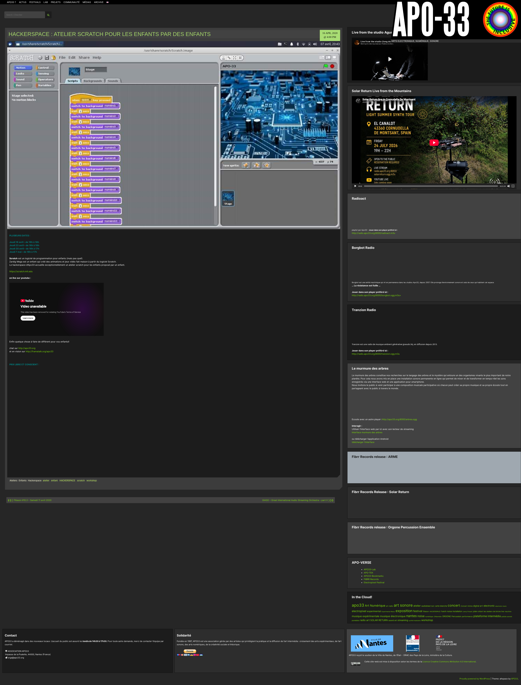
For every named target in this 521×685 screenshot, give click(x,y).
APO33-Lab (370, 569)
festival (417, 611)
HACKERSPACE (67, 480)
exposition (404, 611)
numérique (429, 616)
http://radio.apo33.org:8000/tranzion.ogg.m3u (376, 353)
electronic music (501, 606)
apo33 (358, 605)
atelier (46, 480)
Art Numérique (375, 605)
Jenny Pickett (467, 611)
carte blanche (441, 606)
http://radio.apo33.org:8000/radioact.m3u (373, 233)
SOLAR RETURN (379, 620)
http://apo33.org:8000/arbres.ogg (399, 419)
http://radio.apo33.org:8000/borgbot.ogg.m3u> (376, 295)
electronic (489, 605)
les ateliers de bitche (492, 611)
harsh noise (446, 611)
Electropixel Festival (374, 582)
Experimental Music (388, 611)
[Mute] (508, 186)
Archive (99, 2)
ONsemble (438, 616)
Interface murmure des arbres (367, 432)
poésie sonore (506, 616)
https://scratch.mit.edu (21, 271)
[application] (434, 142)
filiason (426, 611)
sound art (392, 620)
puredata (355, 620)
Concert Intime (467, 606)
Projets (56, 2)
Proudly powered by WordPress (475, 678)
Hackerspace (34, 480)
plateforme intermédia (487, 616)
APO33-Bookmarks (373, 576)
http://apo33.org (26, 348)
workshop (92, 480)
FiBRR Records (371, 579)
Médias (87, 2)
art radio (389, 606)
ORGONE (446, 616)
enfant (54, 480)
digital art (478, 606)
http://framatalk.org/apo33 (39, 351)
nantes (411, 616)
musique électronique (393, 616)
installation (457, 611)
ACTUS (22, 2)
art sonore (403, 605)
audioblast (426, 606)
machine (508, 611)
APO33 (514, 678)
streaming (403, 620)
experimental (374, 611)
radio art (365, 620)
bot (432, 606)
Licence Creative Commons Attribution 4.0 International (449, 661)
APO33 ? (11, 2)
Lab (46, 2)
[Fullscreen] (513, 186)
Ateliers (13, 480)
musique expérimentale (365, 616)
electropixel (359, 611)
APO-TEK (368, 572)
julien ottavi (478, 611)
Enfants (22, 480)
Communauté (71, 2)
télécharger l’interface (363, 442)
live (502, 611)
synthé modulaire (415, 620)
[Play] (355, 186)
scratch (81, 480)
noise (421, 616)
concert (454, 605)
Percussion (456, 616)
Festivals (35, 2)
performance (467, 616)
